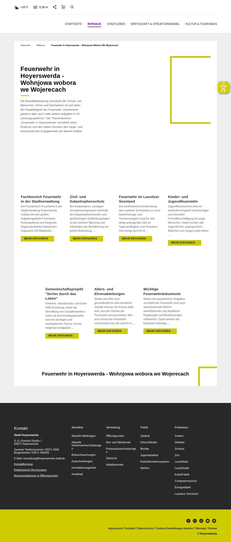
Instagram (195, 522)
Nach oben (115, 365)
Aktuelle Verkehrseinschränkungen (86, 445)
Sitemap (200, 528)
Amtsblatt (77, 474)
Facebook (188, 522)
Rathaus (94, 24)
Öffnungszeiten (115, 435)
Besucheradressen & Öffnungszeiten (36, 475)
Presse (212, 528)
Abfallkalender (114, 464)
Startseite (73, 24)
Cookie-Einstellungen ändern (174, 528)
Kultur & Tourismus (201, 24)
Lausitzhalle (182, 468)
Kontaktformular (23, 464)
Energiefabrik (183, 487)
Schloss (179, 448)
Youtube (208, 522)
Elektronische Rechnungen (30, 469)
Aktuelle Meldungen (84, 435)
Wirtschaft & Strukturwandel (155, 24)
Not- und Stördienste (118, 442)
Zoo (177, 455)
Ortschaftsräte (148, 442)
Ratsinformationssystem (154, 461)
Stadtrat (145, 435)
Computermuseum (186, 481)
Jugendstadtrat (149, 455)
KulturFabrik (182, 474)
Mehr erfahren (36, 238)
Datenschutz (145, 528)
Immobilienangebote (84, 467)
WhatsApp (214, 522)
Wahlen (144, 468)
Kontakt (130, 528)
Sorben (179, 435)
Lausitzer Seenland (186, 493)
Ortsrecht (111, 458)
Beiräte (144, 448)
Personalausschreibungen (121, 450)
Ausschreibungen (82, 461)
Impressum (115, 528)
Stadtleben (116, 24)
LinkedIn (201, 522)
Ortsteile (180, 442)
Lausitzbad (181, 461)
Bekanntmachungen (84, 454)
